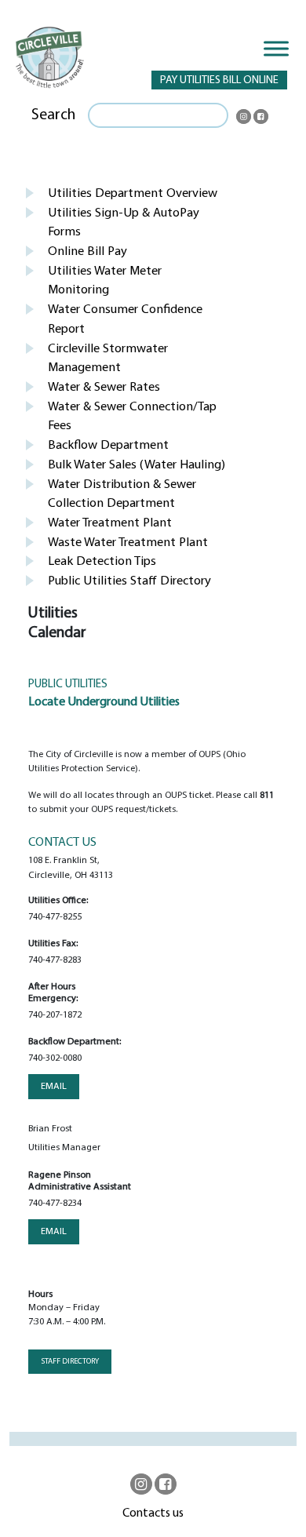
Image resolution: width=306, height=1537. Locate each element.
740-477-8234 (55, 1203)
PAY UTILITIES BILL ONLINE (219, 80)
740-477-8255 (55, 917)
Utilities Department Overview (132, 194)
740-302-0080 (55, 1058)
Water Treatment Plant (110, 523)
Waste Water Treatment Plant (128, 543)
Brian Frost (50, 1129)
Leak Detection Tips (102, 561)
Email (54, 1086)
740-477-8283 (55, 960)
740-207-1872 (55, 1015)
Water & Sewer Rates (104, 387)
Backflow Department (108, 445)
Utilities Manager (64, 1148)
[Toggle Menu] (276, 48)
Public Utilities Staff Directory (129, 581)
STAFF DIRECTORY (70, 1361)
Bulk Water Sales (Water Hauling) (136, 465)
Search (53, 115)
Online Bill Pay (87, 252)
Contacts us (153, 1513)
